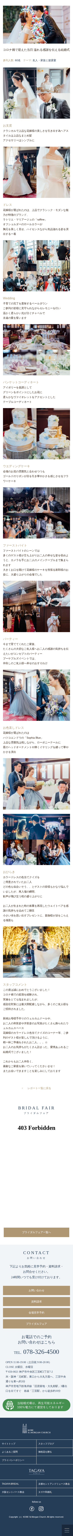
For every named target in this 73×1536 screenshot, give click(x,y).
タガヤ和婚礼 (45, 1492)
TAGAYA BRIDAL (10, 1484)
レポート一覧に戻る (39, 1088)
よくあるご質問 (10, 1452)
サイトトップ (8, 1443)
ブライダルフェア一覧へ (36, 1232)
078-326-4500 (36, 1351)
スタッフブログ (46, 1443)
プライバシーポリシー (13, 1460)
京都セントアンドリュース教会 (54, 1484)
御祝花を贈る (45, 1452)
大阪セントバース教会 (13, 1492)
